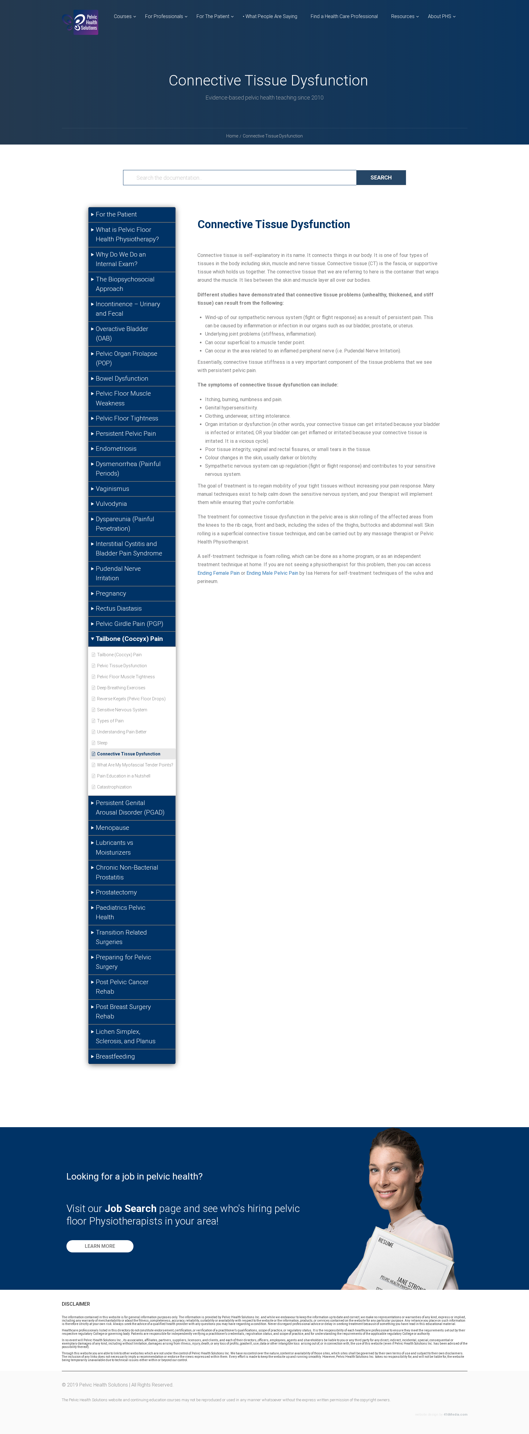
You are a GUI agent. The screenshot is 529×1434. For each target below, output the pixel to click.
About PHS (439, 16)
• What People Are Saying (270, 16)
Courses (123, 16)
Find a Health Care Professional (344, 16)
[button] (99, 1246)
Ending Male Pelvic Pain (272, 573)
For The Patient (213, 16)
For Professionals (164, 16)
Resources (403, 16)
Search (381, 177)
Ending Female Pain (218, 573)
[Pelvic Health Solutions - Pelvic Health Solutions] (80, 27)
